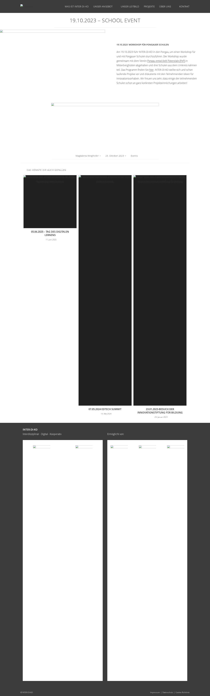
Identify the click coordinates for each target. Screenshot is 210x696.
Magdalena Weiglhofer (87, 155)
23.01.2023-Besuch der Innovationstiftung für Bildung (160, 410)
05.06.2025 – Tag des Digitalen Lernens (50, 233)
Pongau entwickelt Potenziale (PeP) (166, 61)
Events (134, 155)
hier (151, 69)
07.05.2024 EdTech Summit (105, 409)
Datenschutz (167, 692)
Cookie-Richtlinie (183, 692)
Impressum (155, 692)
